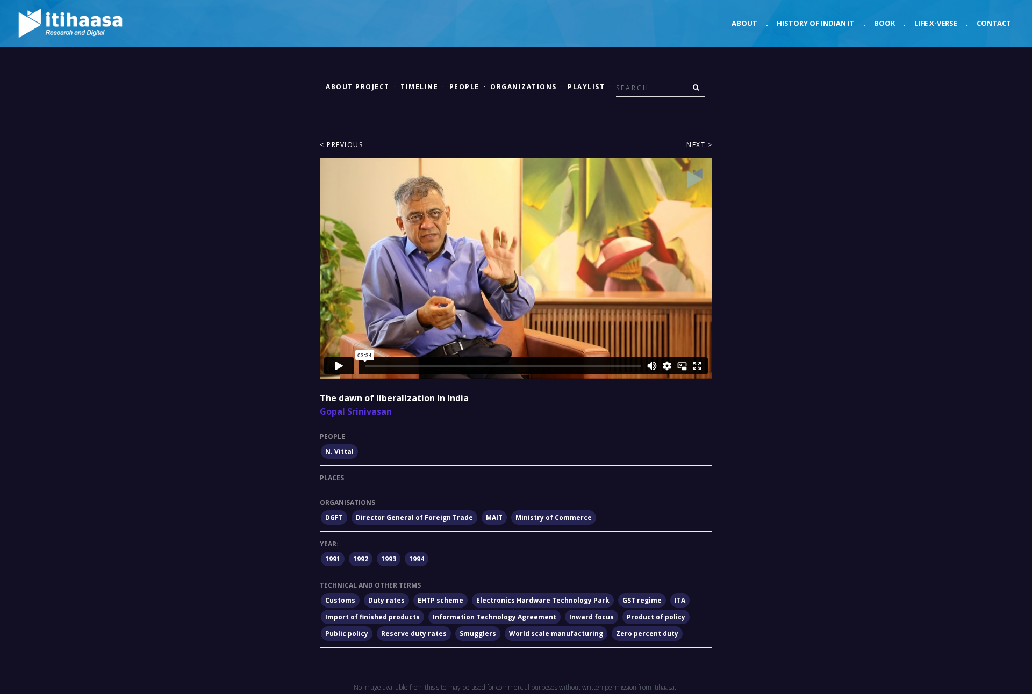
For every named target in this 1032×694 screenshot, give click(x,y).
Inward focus (591, 616)
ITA (680, 600)
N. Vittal (339, 451)
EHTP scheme (440, 600)
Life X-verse (935, 23)
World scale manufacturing (556, 633)
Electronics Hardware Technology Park (543, 600)
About (744, 23)
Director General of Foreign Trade (414, 517)
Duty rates (386, 600)
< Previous (341, 144)
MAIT (494, 517)
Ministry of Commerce (553, 517)
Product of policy (656, 616)
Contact (994, 23)
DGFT (334, 517)
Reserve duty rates (414, 633)
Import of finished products (372, 616)
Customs (340, 600)
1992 (360, 558)
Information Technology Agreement (494, 616)
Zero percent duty (647, 633)
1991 (332, 558)
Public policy (346, 633)
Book (884, 23)
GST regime (642, 600)
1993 (388, 558)
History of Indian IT (816, 23)
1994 (416, 558)
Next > (699, 144)
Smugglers (478, 633)
